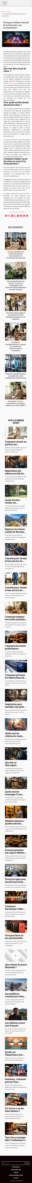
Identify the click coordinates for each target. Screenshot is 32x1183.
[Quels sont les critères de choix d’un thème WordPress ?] (16, 724)
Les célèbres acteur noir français (15, 1024)
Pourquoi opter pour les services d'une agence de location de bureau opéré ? (15, 883)
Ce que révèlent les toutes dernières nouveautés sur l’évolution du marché (15, 255)
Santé (16, 1172)
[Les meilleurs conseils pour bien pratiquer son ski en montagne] (16, 985)
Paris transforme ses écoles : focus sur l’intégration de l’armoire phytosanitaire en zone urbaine (15, 285)
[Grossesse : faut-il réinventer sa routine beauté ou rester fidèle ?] (15, 390)
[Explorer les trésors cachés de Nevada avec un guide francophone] (16, 520)
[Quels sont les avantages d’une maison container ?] (16, 782)
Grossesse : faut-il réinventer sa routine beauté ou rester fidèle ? (16, 403)
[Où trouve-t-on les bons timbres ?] (16, 1099)
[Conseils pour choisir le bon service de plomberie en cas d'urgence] (16, 578)
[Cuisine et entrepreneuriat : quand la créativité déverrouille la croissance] (15, 331)
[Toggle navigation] (4, 3)
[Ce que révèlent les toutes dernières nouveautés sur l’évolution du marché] (15, 241)
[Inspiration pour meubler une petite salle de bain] (16, 695)
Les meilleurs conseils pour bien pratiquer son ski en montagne (15, 997)
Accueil (3, 12)
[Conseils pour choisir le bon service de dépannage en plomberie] (16, 549)
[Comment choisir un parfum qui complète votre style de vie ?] (16, 432)
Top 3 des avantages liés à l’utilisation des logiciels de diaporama (16, 1141)
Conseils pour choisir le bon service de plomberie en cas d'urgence (16, 591)
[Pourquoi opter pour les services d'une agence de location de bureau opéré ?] (16, 870)
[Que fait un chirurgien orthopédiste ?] (16, 753)
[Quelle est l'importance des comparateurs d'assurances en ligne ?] (16, 1043)
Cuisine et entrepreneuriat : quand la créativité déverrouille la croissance (15, 346)
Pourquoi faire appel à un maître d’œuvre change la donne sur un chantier (16, 316)
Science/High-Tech (16, 1175)
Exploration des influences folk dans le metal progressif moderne (15, 475)
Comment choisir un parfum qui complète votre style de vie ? (15, 445)
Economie (16, 1167)
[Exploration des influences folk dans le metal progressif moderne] (16, 462)
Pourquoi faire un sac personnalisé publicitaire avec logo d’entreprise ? (14, 939)
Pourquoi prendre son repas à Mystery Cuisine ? (15, 853)
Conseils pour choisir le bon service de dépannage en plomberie (16, 562)
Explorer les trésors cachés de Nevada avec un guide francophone (15, 533)
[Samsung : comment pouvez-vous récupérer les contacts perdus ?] (16, 1070)
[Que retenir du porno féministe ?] (16, 955)
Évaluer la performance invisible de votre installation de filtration (15, 376)
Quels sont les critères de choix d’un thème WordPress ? (13, 737)
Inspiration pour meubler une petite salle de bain (15, 707)
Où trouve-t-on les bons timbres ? (14, 1109)
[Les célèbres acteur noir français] (16, 1014)
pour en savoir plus (12, 83)
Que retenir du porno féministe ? (16, 966)
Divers (8, 12)
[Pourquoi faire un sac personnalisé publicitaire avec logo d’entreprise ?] (16, 926)
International (16, 1169)
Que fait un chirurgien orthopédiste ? (12, 765)
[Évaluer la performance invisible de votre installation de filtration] (15, 363)
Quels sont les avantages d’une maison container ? (15, 794)
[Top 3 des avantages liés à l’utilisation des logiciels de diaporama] (16, 1128)
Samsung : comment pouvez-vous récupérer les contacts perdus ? (15, 1083)
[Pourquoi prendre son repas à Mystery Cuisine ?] (16, 841)
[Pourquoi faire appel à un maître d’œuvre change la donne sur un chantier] (15, 302)
